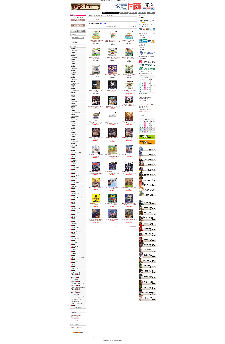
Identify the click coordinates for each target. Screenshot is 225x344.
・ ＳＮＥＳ (73, 123)
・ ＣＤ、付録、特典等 (76, 307)
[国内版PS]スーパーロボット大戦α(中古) (96, 138)
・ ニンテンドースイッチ (77, 197)
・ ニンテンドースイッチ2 (77, 193)
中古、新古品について (76, 315)
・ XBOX (73, 61)
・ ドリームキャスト (75, 242)
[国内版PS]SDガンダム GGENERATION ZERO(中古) (129, 105)
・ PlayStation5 (74, 65)
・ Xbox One (73, 54)
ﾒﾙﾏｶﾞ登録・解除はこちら (77, 327)
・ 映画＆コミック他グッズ (77, 297)
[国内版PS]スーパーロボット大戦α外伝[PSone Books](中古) (112, 107)
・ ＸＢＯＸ (73, 164)
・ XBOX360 (74, 57)
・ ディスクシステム (75, 238)
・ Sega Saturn (74, 134)
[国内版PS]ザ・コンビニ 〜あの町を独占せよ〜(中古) (96, 122)
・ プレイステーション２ (77, 178)
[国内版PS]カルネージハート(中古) (129, 122)
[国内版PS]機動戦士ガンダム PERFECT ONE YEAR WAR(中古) (112, 139)
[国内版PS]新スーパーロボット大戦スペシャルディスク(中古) (129, 172)
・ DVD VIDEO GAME (76, 152)
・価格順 (100, 23)
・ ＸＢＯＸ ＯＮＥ (75, 156)
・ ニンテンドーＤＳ (75, 212)
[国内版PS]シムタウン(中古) (129, 155)
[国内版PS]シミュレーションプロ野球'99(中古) (96, 58)
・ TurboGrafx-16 (74, 149)
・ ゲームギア (74, 261)
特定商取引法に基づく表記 (97, 337)
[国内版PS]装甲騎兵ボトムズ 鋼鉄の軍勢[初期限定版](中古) (96, 172)
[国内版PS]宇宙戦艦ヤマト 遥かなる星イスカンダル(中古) (96, 220)
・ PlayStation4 (74, 68)
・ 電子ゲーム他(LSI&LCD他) (78, 287)
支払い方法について (108, 337)
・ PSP (72, 87)
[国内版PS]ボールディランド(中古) (129, 91)
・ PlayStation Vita (75, 83)
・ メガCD (73, 249)
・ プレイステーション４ (77, 171)
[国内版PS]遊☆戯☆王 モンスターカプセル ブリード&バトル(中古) (129, 59)
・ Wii (72, 98)
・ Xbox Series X (74, 50)
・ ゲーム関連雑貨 (75, 294)
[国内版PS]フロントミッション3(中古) (96, 91)
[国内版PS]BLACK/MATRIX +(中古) (96, 107)
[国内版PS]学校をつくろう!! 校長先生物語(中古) (96, 41)
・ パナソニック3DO (75, 272)
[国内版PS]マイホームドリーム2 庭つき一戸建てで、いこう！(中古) (112, 42)
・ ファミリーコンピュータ (77, 235)
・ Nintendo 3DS (74, 101)
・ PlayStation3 (74, 72)
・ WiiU (72, 94)
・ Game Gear (74, 145)
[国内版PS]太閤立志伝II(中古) (96, 187)
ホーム (90, 15)
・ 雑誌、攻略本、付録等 (77, 291)
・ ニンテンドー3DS (75, 208)
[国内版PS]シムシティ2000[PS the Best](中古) (96, 155)
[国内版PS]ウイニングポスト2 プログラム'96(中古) (112, 204)
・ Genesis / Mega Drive (76, 138)
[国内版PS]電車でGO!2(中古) (96, 74)
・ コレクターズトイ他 (76, 299)
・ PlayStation (74, 79)
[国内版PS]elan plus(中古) (112, 90)
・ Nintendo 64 (74, 119)
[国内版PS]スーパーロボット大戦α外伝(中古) (129, 138)
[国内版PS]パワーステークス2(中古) (129, 75)
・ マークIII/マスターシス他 (77, 257)
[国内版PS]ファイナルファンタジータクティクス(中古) (112, 122)
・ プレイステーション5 (76, 167)
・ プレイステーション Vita (77, 186)
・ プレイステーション (76, 182)
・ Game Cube (74, 108)
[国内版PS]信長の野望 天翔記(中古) (129, 220)
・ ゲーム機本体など (75, 279)
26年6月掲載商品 (75, 317)
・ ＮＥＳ (73, 127)
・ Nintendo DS (74, 105)
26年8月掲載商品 (75, 320)
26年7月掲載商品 (75, 318)
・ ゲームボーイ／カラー (77, 227)
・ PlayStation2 (74, 76)
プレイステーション (98, 15)
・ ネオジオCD (74, 268)
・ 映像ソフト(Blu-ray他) (76, 303)
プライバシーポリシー (128, 337)
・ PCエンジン (74, 264)
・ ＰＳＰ (73, 190)
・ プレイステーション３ (77, 175)
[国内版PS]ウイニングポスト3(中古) (96, 204)
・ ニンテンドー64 (75, 220)
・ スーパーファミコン (76, 231)
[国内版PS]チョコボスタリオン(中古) (129, 41)
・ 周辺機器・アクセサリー (77, 283)
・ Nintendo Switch (75, 90)
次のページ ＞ (133, 26)
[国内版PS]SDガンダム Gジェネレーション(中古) (112, 75)
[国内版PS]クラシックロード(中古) (129, 188)
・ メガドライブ (74, 253)
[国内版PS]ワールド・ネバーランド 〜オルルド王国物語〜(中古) (112, 156)
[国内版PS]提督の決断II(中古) (112, 219)
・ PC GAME (74, 276)
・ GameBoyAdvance (75, 112)
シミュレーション (109, 15)
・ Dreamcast (73, 130)
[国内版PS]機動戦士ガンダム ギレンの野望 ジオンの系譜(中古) (129, 204)
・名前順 (104, 23)
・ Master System (74, 141)
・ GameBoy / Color (75, 116)
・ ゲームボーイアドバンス (77, 223)
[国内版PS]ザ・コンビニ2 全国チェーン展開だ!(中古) (112, 58)
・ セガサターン (74, 246)
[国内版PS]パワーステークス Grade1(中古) (112, 188)
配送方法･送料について (118, 337)
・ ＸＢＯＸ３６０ (75, 160)
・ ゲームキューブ (75, 216)
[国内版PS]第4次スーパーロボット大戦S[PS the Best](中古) (112, 172)
